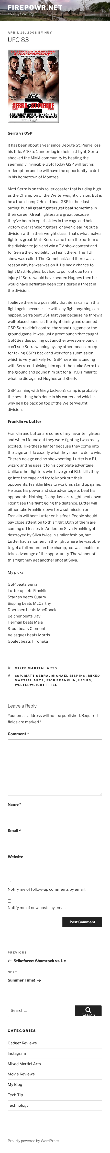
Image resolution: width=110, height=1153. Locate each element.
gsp (18, 676)
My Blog (15, 1084)
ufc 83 (84, 680)
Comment (18, 734)
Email (14, 830)
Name (14, 804)
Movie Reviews (21, 1074)
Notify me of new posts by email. (37, 907)
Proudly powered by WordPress (33, 1140)
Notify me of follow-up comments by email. (46, 889)
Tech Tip (15, 1095)
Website (15, 857)
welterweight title (36, 685)
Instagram (17, 1053)
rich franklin (61, 680)
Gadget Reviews (22, 1043)
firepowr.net (35, 7)
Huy (48, 32)
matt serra (36, 676)
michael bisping (68, 676)
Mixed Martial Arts (36, 668)
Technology (18, 1105)
